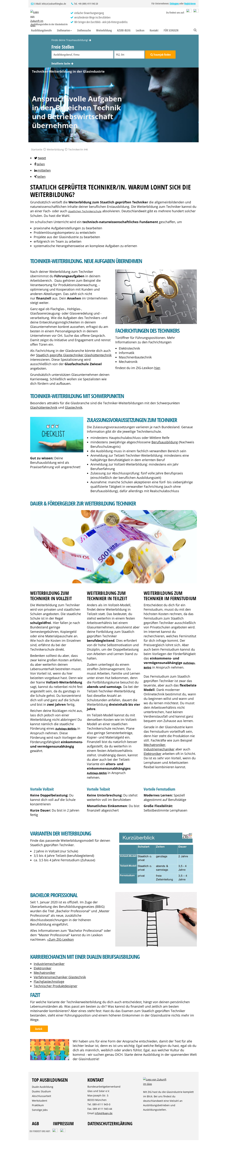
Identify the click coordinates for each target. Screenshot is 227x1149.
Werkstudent (39, 1100)
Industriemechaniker (159, 749)
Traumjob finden (162, 54)
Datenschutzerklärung (110, 1123)
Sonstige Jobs (40, 1110)
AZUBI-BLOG (124, 30)
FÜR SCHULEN (171, 30)
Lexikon (140, 30)
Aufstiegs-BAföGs (65, 728)
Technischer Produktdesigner (55, 986)
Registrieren (190, 3)
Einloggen (174, 3)
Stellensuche (84, 30)
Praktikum (38, 1105)
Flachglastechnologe (49, 981)
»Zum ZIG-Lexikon (60, 939)
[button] (40, 158)
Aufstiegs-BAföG (97, 773)
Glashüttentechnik (43, 407)
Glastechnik (73, 407)
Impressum (63, 1123)
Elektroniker (152, 753)
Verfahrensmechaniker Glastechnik (60, 977)
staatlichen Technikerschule (84, 211)
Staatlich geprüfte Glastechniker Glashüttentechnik (74, 355)
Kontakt (154, 30)
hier (157, 368)
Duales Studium (41, 1091)
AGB (35, 1123)
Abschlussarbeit (41, 1096)
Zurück (39, 1029)
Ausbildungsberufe (41, 30)
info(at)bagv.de (103, 1113)
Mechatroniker (154, 745)
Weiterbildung (104, 30)
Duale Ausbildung (42, 1086)
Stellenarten (63, 30)
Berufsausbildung (164, 442)
